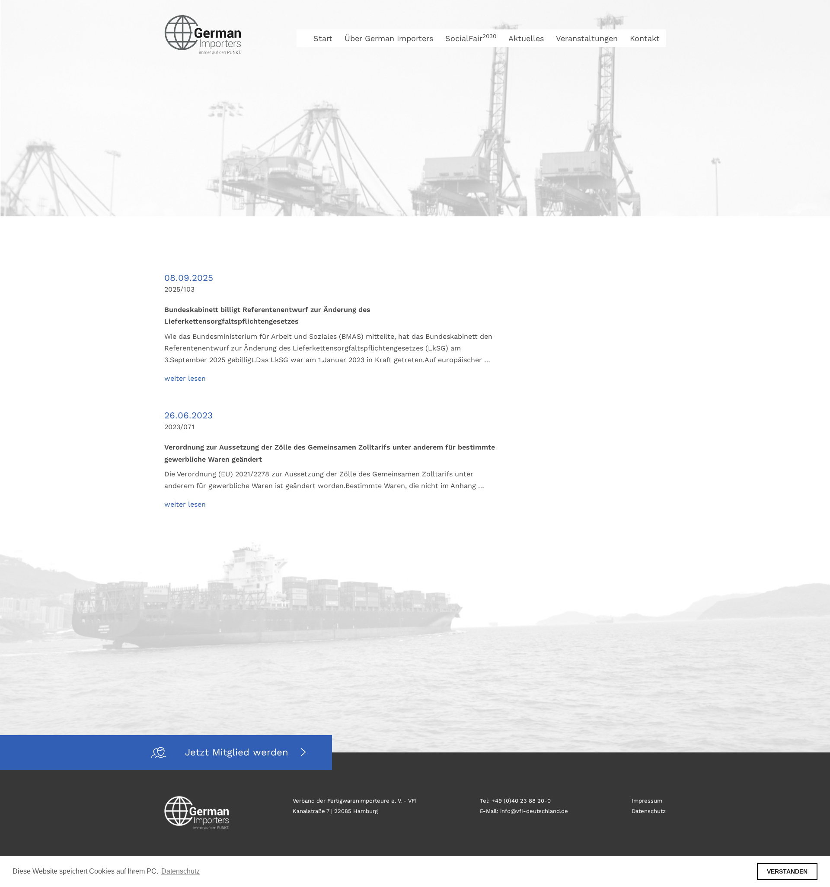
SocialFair (470, 38)
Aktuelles (526, 38)
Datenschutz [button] (180, 871)
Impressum (647, 800)
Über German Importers (389, 38)
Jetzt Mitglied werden (238, 752)
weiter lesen (185, 378)
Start (322, 38)
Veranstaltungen (587, 38)
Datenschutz (649, 811)
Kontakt (645, 38)
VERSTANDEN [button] (787, 871)
